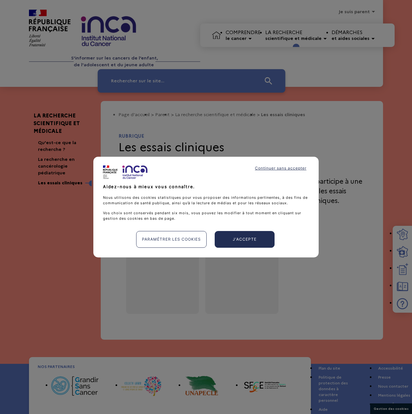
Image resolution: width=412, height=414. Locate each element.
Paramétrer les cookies (171, 239)
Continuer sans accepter (280, 168)
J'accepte (245, 239)
